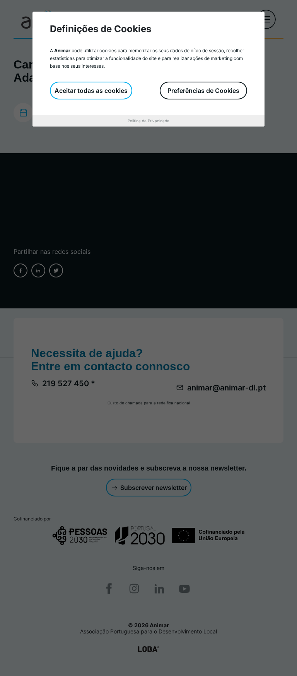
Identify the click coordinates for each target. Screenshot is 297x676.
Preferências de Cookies (203, 90)
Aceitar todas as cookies (91, 90)
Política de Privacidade (148, 120)
